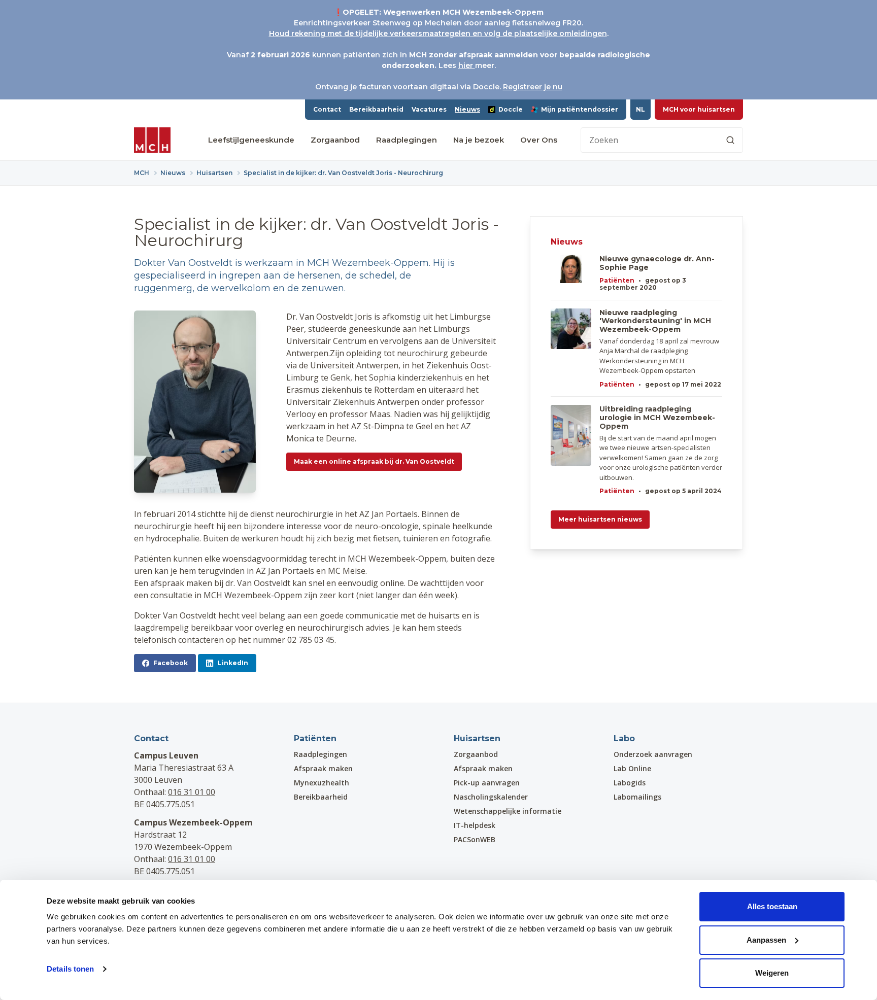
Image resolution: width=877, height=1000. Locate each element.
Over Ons (538, 140)
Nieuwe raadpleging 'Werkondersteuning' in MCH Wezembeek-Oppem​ (655, 321)
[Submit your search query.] (730, 140)
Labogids (630, 782)
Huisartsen (477, 738)
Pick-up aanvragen (487, 782)
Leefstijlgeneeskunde (251, 140)
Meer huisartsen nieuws (600, 519)
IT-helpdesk (474, 825)
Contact (327, 109)
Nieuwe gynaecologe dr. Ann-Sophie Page (657, 263)
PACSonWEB (474, 839)
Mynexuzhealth (321, 782)
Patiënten (616, 280)
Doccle (510, 109)
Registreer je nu (532, 86)
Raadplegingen (406, 140)
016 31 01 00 (191, 792)
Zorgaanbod (335, 140)
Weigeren (772, 973)
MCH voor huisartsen (699, 109)
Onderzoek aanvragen (653, 754)
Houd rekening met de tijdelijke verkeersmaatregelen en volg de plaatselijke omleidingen (438, 33)
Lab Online (632, 768)
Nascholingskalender (491, 797)
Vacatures (429, 109)
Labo (624, 738)
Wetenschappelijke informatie (507, 811)
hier (466, 65)
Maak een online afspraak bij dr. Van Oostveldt (374, 461)
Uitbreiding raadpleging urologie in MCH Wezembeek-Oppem (657, 417)
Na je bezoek (478, 140)
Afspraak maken (323, 768)
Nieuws (467, 109)
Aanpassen (766, 940)
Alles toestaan (772, 906)
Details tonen (70, 968)
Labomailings (637, 797)
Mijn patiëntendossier (579, 109)
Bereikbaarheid (376, 109)
